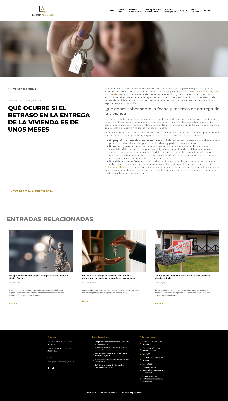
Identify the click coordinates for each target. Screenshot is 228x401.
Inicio (111, 10)
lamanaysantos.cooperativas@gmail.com (61, 362)
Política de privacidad (132, 392)
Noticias (37, 100)
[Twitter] (53, 368)
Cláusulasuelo (121, 10)
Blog (182, 10)
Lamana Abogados (119, 167)
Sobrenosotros (195, 10)
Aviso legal (91, 392)
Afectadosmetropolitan (170, 10)
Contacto (207, 10)
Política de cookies (108, 392)
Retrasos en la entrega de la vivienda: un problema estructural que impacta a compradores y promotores (108, 276)
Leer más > (13, 303)
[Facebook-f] (49, 368)
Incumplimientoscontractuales (153, 10)
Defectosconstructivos (135, 10)
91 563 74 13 (52, 358)
